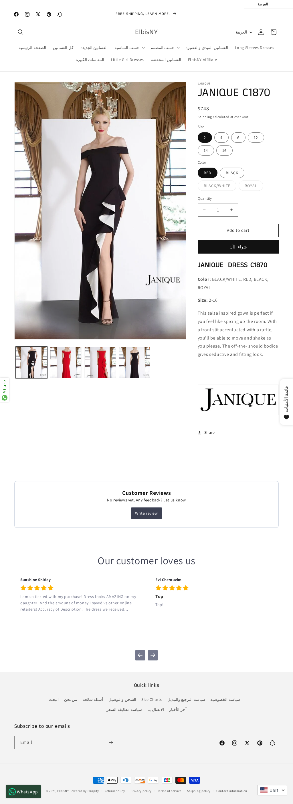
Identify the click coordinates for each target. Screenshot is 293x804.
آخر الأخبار (178, 709)
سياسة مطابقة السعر (124, 709)
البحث (54, 699)
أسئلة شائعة (93, 699)
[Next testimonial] (153, 655)
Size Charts (151, 699)
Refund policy (114, 791)
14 (206, 150)
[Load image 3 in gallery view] (100, 362)
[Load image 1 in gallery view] (31, 362)
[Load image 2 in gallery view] (66, 362)
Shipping (205, 117)
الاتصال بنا (155, 709)
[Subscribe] (110, 742)
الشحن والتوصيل (122, 699)
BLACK (232, 172)
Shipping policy (199, 791)
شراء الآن (238, 247)
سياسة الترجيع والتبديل (186, 699)
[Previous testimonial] (140, 655)
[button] (20, 32)
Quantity (205, 198)
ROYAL (254, 187)
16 (224, 150)
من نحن (71, 699)
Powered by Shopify (84, 791)
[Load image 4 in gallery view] (134, 362)
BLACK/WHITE (220, 187)
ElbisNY (63, 791)
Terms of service (169, 791)
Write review (146, 513)
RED (207, 172)
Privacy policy (141, 791)
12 (256, 137)
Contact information (231, 791)
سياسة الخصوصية (225, 699)
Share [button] (209, 432)
